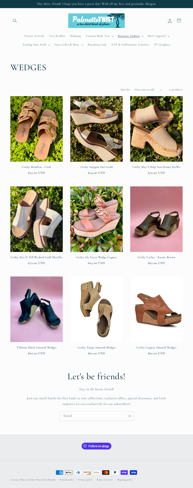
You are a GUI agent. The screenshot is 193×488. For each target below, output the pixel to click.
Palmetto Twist (27, 479)
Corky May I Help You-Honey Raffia (156, 167)
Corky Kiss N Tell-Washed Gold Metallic (36, 257)
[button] (14, 20)
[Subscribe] (129, 416)
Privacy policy (85, 479)
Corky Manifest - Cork (36, 167)
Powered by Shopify (45, 479)
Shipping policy (125, 479)
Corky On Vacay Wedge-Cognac (96, 257)
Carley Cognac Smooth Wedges (156, 347)
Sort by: (125, 89)
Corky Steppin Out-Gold (96, 167)
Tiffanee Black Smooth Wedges (36, 347)
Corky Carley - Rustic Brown (156, 257)
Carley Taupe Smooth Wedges (96, 347)
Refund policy (67, 479)
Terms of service (104, 479)
